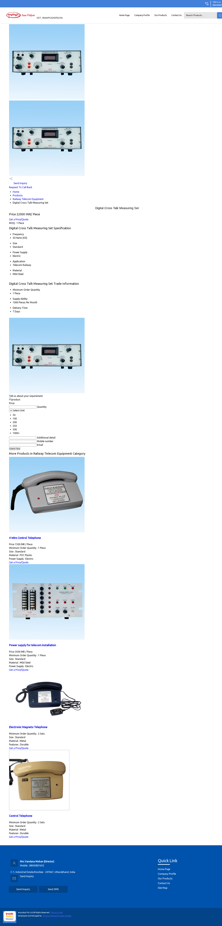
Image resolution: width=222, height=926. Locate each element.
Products (18, 195)
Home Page (124, 15)
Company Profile (142, 15)
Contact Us (176, 15)
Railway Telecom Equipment (28, 199)
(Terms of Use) (56, 912)
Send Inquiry (20, 183)
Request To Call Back (20, 187)
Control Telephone (20, 815)
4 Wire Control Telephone (25, 537)
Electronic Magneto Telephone (28, 727)
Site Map (162, 887)
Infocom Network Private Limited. (57, 916)
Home (16, 191)
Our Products (160, 15)
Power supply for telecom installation (32, 645)
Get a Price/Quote (18, 219)
